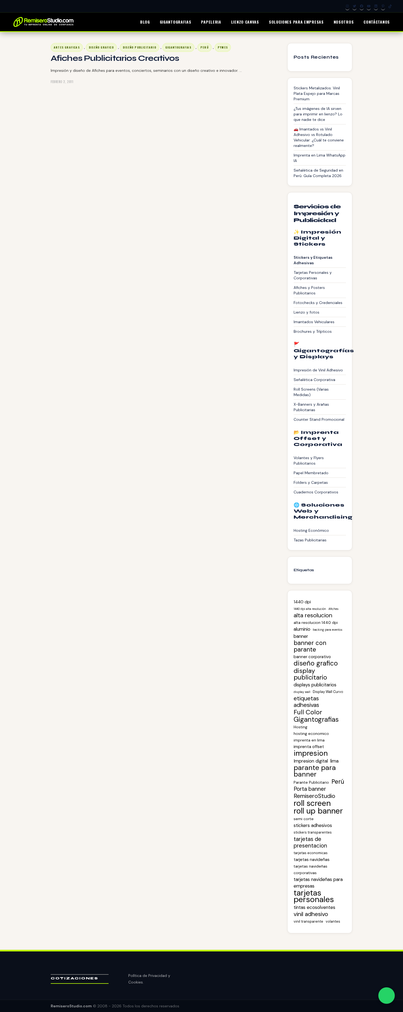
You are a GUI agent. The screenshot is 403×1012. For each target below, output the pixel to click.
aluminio (302, 629)
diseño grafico (101, 47)
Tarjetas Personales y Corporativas (313, 275)
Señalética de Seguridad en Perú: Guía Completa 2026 (318, 173)
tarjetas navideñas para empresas (318, 882)
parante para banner (315, 771)
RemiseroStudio (314, 796)
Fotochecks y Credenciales (318, 302)
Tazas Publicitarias (310, 540)
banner (301, 636)
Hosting (300, 726)
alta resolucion (313, 615)
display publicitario (310, 674)
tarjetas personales (314, 896)
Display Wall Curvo (328, 691)
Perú (204, 47)
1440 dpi (302, 602)
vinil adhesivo (311, 914)
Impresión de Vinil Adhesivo (318, 370)
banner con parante (310, 646)
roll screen (312, 803)
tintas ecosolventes (314, 907)
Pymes (223, 47)
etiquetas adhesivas (306, 701)
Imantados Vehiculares (314, 321)
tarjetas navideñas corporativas (310, 869)
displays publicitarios (315, 685)
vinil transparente (308, 921)
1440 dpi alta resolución (310, 609)
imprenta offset (309, 746)
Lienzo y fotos (306, 312)
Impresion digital (311, 761)
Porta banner (310, 789)
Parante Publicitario (311, 782)
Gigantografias (178, 47)
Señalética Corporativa (314, 379)
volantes (333, 921)
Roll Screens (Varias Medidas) (311, 392)
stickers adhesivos (313, 825)
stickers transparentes (313, 832)
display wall (302, 692)
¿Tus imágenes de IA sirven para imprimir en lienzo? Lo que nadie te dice (318, 114)
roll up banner (318, 811)
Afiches (333, 609)
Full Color (308, 712)
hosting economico (311, 733)
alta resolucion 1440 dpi (316, 622)
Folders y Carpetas (311, 482)
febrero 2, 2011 (62, 81)
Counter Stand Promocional (319, 419)
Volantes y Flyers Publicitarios (309, 460)
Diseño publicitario (139, 47)
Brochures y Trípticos (313, 331)
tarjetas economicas (311, 853)
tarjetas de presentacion (310, 842)
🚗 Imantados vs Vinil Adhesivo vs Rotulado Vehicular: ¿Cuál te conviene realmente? (319, 137)
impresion (311, 753)
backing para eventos (327, 630)
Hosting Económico (311, 530)
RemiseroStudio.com (71, 1006)
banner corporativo (312, 656)
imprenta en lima (309, 740)
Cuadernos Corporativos (316, 492)
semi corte (304, 818)
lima (334, 761)
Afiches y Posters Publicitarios (309, 290)
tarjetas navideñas (312, 859)
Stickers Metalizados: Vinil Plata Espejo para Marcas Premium (317, 93)
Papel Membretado (311, 472)
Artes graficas (67, 47)
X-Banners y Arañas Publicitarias (311, 407)
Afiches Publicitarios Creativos (115, 58)
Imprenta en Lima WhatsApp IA (319, 158)
